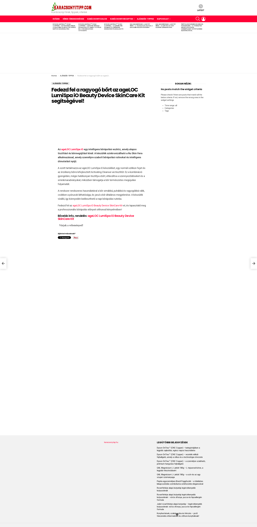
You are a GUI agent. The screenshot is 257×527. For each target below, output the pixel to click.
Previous (52, 27)
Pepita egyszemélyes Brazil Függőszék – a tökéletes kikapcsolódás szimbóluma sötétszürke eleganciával (192, 27)
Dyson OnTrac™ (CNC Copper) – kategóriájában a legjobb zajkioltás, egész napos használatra (64, 26)
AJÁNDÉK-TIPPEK (145, 19)
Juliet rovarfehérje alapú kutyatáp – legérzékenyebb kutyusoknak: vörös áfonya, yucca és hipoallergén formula (179, 507)
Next (204, 27)
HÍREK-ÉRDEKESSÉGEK (73, 19)
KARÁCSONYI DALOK (97, 19)
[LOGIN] (203, 19)
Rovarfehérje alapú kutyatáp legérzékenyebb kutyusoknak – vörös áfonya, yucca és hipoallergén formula (179, 497)
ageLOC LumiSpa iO (72, 149)
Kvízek (56, 19)
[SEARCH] (198, 19)
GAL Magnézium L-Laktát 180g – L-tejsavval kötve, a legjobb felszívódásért (141, 25)
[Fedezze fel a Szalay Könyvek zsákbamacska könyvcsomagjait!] (3, 263)
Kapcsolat (163, 19)
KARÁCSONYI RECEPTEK (121, 19)
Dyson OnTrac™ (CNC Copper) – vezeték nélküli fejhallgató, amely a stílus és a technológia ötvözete (89, 27)
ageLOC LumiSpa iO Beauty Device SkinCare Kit (97, 205)
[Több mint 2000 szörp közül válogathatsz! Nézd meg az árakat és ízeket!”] (254, 263)
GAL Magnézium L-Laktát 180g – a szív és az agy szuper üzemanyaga (166, 25)
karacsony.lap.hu (111, 442)
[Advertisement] (128, 53)
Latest (200, 10)
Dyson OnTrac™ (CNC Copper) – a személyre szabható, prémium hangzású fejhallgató (113, 26)
